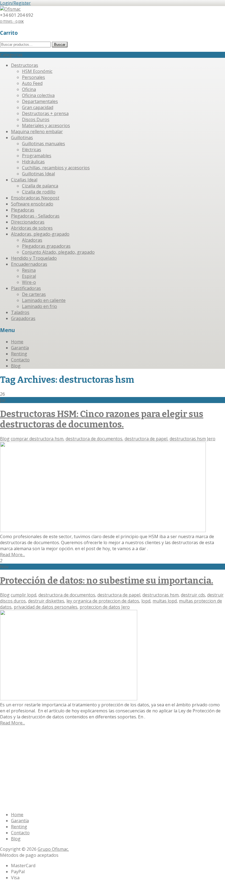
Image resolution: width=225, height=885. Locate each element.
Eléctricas (31, 150)
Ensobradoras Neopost (35, 198)
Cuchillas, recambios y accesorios (56, 168)
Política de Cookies (113, 769)
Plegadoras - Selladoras (35, 216)
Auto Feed (32, 83)
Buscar (59, 44)
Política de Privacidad (154, 769)
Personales (33, 77)
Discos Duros (35, 119)
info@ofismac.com (29, 804)
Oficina (29, 89)
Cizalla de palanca (40, 186)
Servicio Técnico (63, 746)
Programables (36, 156)
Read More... (12, 555)
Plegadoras (22, 210)
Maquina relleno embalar (37, 132)
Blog (16, 366)
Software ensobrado (32, 204)
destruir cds (193, 595)
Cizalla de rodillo (38, 192)
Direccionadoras (27, 222)
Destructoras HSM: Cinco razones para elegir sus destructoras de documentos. (101, 419)
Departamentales (40, 101)
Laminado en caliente (44, 300)
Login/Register (15, 3)
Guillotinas (22, 138)
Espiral (29, 276)
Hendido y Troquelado (34, 258)
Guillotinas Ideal (38, 174)
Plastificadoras (26, 288)
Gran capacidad (37, 107)
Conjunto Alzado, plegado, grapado (58, 252)
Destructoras (24, 65)
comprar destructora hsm (37, 439)
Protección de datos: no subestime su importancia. (106, 580)
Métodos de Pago (74, 769)
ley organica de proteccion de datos (102, 601)
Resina (29, 270)
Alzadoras (32, 240)
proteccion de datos (100, 607)
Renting (19, 354)
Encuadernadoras (29, 264)
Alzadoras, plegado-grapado (40, 234)
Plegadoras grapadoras (46, 246)
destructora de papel (146, 439)
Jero (211, 439)
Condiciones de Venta (33, 769)
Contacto (20, 360)
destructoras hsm (188, 439)
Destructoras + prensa (45, 113)
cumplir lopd (23, 595)
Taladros (20, 312)
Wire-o (29, 282)
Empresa (20, 746)
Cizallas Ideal (24, 180)
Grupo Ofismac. (53, 849)
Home (17, 342)
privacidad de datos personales (45, 607)
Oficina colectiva (38, 95)
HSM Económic (37, 71)
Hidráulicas (33, 162)
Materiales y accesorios (46, 125)
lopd (145, 601)
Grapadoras (23, 318)
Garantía (20, 348)
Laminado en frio (39, 306)
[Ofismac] (10, 9)
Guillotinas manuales (43, 144)
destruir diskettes (46, 601)
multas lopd (165, 601)
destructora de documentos (94, 439)
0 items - (12, 21)
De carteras (34, 294)
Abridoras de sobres (32, 228)
